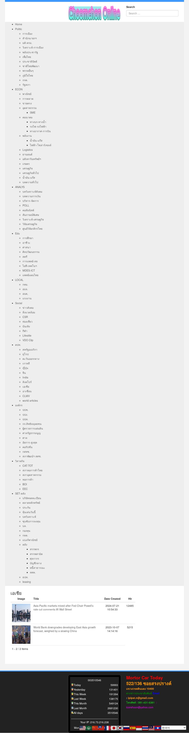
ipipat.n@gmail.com (140, 698)
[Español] (133, 727)
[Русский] (126, 727)
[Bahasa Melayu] (152, 727)
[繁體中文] (101, 727)
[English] (83, 727)
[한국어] (120, 727)
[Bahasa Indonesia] (139, 727)
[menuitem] (18, 24)
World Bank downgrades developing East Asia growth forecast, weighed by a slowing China (64, 629)
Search (130, 7)
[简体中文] (95, 727)
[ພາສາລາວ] (158, 727)
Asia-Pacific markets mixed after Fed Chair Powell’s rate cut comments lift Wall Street (63, 607)
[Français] (108, 727)
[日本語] (114, 727)
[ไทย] (145, 727)
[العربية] (89, 727)
